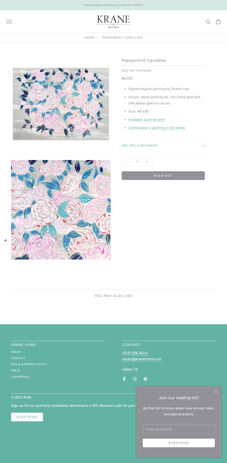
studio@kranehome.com (142, 359)
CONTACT (18, 358)
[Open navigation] (9, 21)
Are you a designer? (140, 145)
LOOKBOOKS (20, 376)
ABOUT (16, 352)
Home (89, 37)
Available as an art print (146, 119)
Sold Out (163, 176)
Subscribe (179, 443)
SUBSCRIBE (27, 417)
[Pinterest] (145, 379)
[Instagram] (135, 379)
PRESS (15, 370)
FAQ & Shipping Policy (29, 364)
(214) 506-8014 (135, 353)
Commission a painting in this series (156, 128)
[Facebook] (124, 379)
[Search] (208, 21)
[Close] (216, 391)
